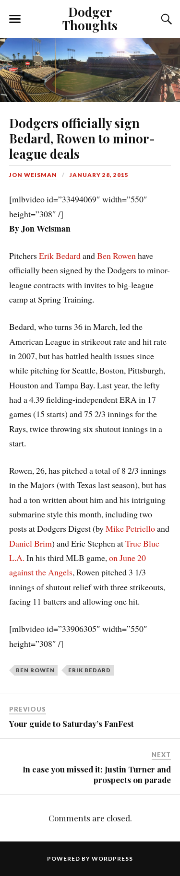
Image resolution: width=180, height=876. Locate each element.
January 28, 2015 (99, 174)
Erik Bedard (60, 255)
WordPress (112, 858)
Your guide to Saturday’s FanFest (71, 723)
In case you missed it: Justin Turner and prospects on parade (97, 774)
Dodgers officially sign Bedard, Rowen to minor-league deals (82, 138)
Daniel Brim (30, 543)
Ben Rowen (116, 255)
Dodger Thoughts (90, 18)
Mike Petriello (130, 528)
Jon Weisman (33, 174)
